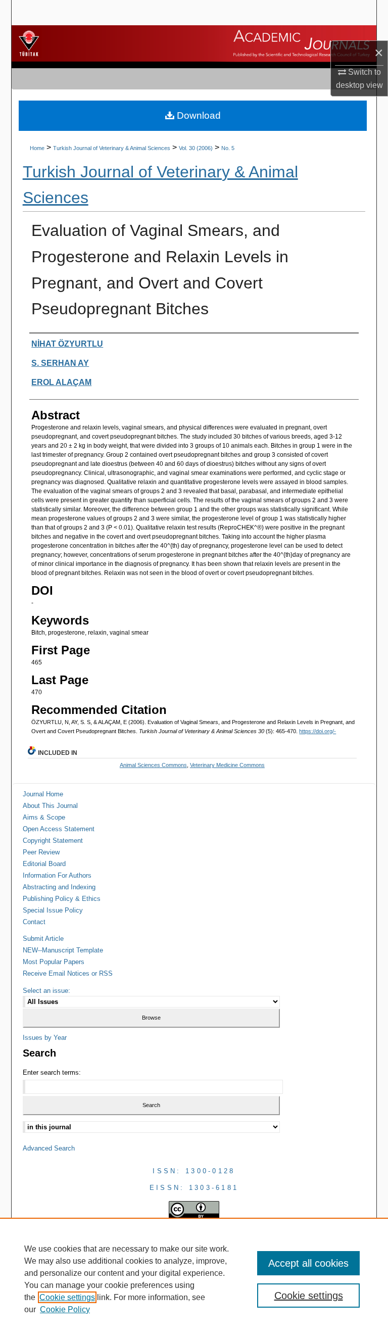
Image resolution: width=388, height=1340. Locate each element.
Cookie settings (67, 1297)
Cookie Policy (65, 1309)
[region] (194, 1279)
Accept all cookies (308, 1263)
